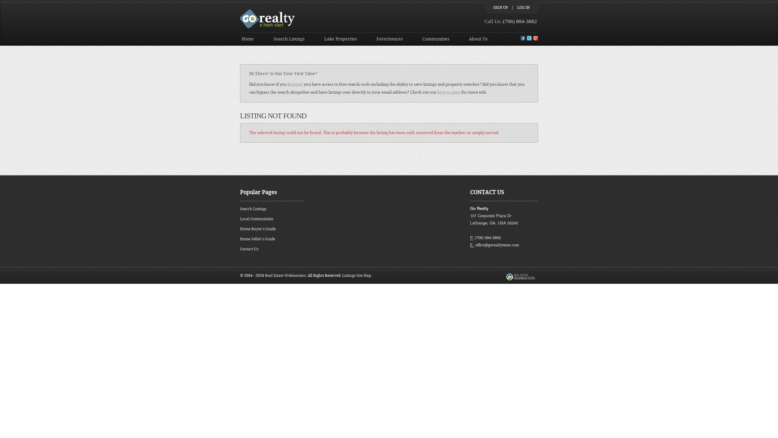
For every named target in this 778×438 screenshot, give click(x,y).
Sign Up (500, 7)
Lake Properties (340, 39)
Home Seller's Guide (257, 239)
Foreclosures (390, 39)
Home (248, 39)
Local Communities (256, 219)
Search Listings (289, 39)
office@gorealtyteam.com (497, 245)
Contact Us (249, 249)
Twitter (529, 38)
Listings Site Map (356, 275)
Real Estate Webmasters (285, 275)
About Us (478, 39)
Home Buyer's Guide (258, 229)
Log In (523, 7)
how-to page (448, 92)
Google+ (535, 38)
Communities (435, 39)
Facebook (523, 38)
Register (295, 84)
